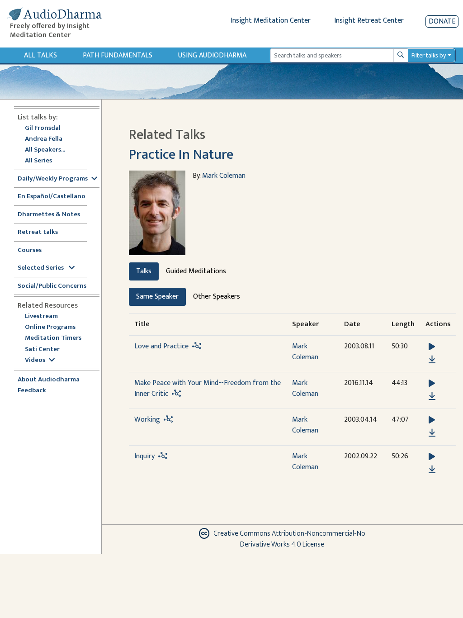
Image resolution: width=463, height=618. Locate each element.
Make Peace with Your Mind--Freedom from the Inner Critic (207, 388)
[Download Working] (432, 433)
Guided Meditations (196, 271)
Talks (143, 271)
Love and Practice (161, 346)
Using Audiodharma (212, 55)
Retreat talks (38, 232)
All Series (38, 161)
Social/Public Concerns (52, 286)
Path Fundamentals (117, 55)
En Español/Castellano (51, 196)
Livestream (41, 316)
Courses (30, 250)
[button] (431, 347)
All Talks (40, 55)
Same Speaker (157, 296)
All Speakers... (45, 150)
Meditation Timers (53, 338)
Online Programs (50, 327)
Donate (442, 21)
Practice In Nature (181, 154)
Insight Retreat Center (369, 20)
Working (147, 420)
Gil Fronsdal (43, 128)
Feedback (32, 390)
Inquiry (144, 456)
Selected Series (41, 268)
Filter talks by (428, 55)
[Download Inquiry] (432, 469)
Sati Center (42, 349)
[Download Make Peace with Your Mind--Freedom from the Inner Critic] (432, 396)
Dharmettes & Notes (49, 214)
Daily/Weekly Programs (53, 179)
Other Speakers (216, 296)
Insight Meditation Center (271, 20)
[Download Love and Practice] (432, 359)
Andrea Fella (43, 139)
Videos (35, 360)
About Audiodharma (49, 380)
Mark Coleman (224, 176)
